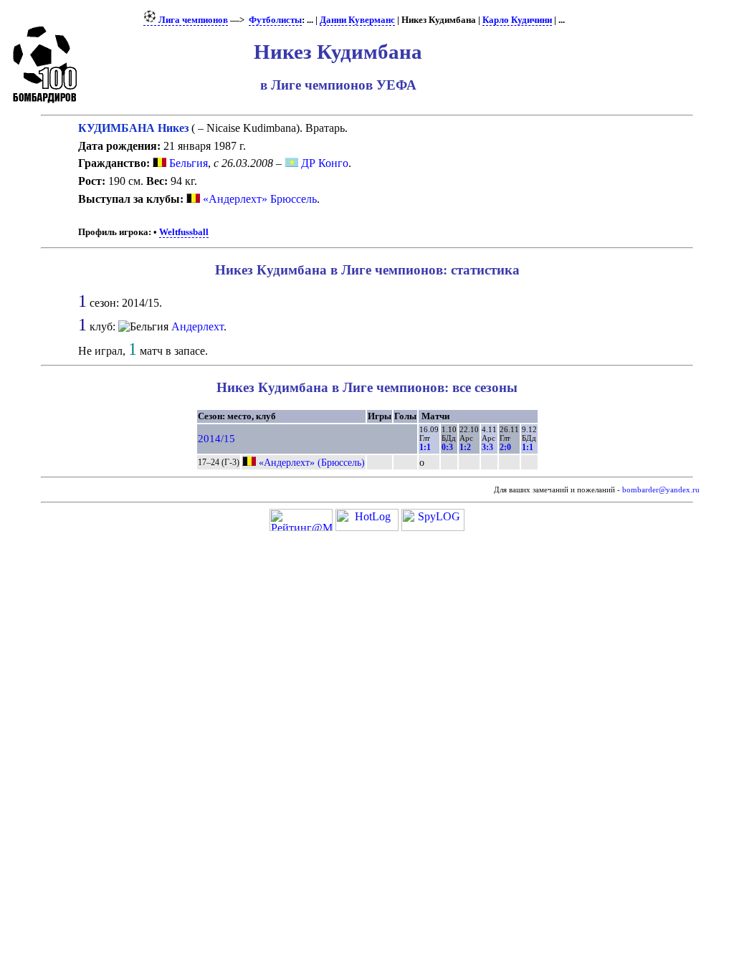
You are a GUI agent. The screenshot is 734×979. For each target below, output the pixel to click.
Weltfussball (184, 232)
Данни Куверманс (357, 20)
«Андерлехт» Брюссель (260, 199)
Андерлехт (197, 326)
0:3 (447, 447)
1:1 (425, 447)
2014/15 (216, 438)
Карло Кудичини (517, 20)
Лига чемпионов (192, 20)
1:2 (465, 447)
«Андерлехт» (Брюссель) (312, 462)
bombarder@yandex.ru (661, 490)
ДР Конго (323, 163)
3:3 (487, 447)
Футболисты (275, 20)
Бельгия (187, 163)
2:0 (505, 447)
